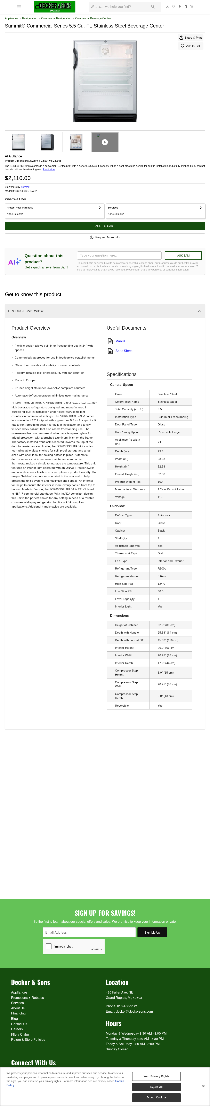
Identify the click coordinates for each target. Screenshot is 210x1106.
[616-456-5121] (186, 6)
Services (17, 1002)
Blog (14, 1018)
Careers (17, 1029)
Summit (25, 187)
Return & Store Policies (28, 1039)
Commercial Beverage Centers (93, 18)
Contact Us (19, 1023)
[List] (173, 6)
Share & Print (193, 37)
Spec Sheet (123, 351)
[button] (18, 6)
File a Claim (20, 1034)
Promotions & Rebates (27, 997)
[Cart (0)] (192, 6)
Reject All (156, 1087)
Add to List (193, 46)
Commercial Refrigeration (56, 18)
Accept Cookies (156, 1097)
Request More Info (107, 237)
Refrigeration (29, 18)
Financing (18, 1013)
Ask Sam (183, 255)
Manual (120, 341)
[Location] (180, 6)
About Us (18, 1008)
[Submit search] (153, 6)
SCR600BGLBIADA (26, 191)
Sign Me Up (152, 932)
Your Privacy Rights (156, 1076)
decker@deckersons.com (134, 1011)
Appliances (11, 18)
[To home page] (55, 7)
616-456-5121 (127, 1006)
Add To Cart (105, 226)
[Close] (203, 1086)
